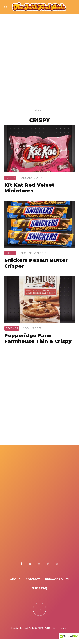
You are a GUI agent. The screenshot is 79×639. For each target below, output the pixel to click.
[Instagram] (39, 563)
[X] (30, 563)
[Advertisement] (39, 55)
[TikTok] (48, 563)
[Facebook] (21, 563)
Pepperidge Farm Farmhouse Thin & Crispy (38, 338)
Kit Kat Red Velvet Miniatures (29, 188)
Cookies (11, 328)
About (15, 579)
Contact (33, 579)
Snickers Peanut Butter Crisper (36, 263)
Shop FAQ (39, 588)
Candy (10, 177)
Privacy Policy (57, 579)
